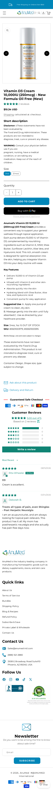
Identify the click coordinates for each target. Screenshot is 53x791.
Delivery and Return (21, 390)
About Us (7, 590)
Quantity (9, 185)
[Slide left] (6, 53)
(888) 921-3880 (15, 655)
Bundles (6, 601)
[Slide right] (46, 53)
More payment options (26, 216)
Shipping (9, 114)
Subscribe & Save (11, 622)
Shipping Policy (10, 606)
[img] (9, 468)
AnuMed (24, 773)
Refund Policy (9, 617)
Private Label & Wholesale (16, 627)
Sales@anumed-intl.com (20, 648)
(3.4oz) (16, 173)
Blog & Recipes (10, 611)
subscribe (27, 760)
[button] (4, 13)
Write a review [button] (26, 449)
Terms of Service (11, 595)
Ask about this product (23, 382)
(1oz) (7, 173)
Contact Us (8, 632)
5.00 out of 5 (34, 418)
